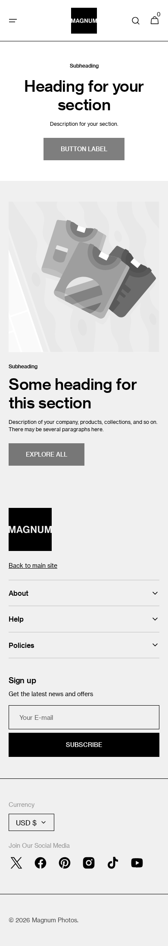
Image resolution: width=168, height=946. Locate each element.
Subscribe (84, 744)
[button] (12, 20)
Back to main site (33, 565)
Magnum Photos (54, 920)
